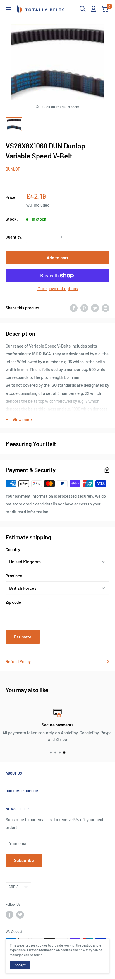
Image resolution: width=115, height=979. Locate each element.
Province (14, 575)
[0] (104, 9)
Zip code (13, 602)
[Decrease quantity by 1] (32, 237)
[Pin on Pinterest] (84, 308)
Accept (20, 965)
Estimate (23, 636)
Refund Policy (18, 661)
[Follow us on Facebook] (9, 915)
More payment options (57, 288)
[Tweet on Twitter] (95, 308)
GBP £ (13, 886)
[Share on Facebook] (74, 308)
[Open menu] (8, 9)
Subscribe (24, 860)
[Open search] (83, 9)
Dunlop (13, 169)
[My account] (93, 9)
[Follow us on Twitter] (20, 915)
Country (13, 549)
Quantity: (14, 236)
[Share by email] (105, 308)
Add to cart (57, 257)
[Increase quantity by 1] (62, 237)
